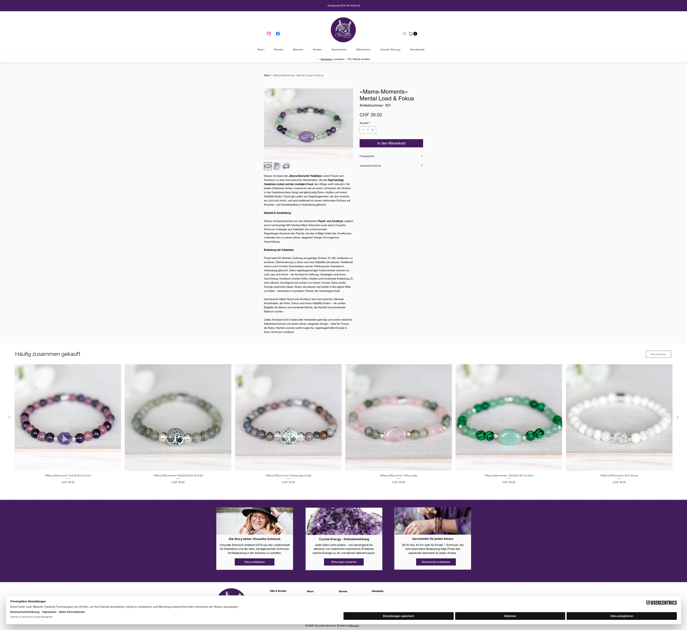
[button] (413, 34)
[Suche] (404, 34)
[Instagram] (269, 33)
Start (267, 75)
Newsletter (327, 59)
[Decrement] (362, 129)
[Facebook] (278, 33)
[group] (343, 424)
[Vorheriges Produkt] (9, 417)
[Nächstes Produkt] (678, 417)
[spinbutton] (368, 129)
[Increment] (373, 129)
